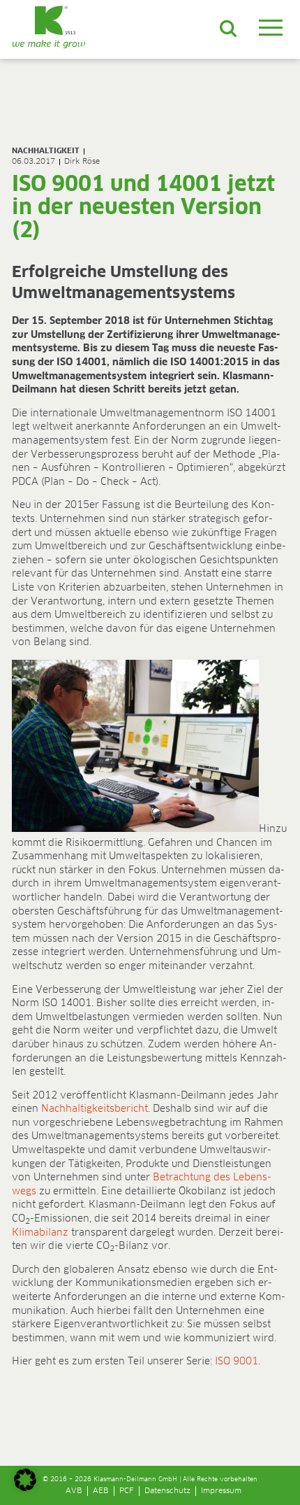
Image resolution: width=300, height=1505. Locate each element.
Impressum (221, 1491)
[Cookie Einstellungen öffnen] (25, 1488)
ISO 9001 (236, 1361)
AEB (101, 1491)
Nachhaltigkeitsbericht (94, 1109)
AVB (74, 1491)
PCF (126, 1491)
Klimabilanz (40, 1233)
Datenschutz (167, 1491)
